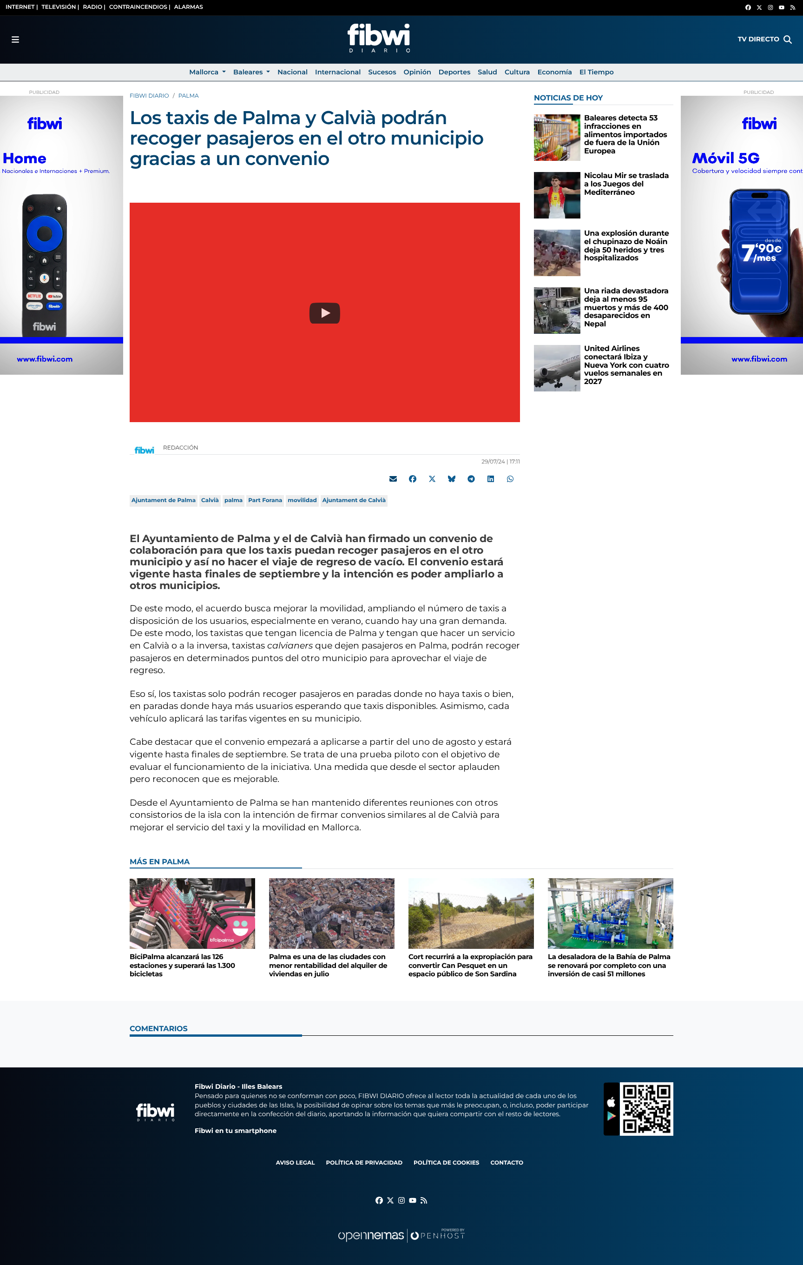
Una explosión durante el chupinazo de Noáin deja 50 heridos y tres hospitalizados (626, 246)
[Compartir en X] (432, 479)
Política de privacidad (364, 1162)
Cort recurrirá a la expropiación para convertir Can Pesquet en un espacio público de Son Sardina (470, 965)
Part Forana (265, 500)
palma (233, 500)
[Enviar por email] (393, 479)
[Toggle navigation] (15, 39)
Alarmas (188, 7)
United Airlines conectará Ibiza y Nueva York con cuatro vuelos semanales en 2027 (626, 365)
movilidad (302, 500)
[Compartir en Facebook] (412, 479)
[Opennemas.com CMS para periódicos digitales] (401, 1244)
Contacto (506, 1162)
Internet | (22, 7)
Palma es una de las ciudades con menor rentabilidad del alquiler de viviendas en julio (328, 965)
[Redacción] (144, 449)
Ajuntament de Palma (164, 500)
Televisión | (60, 7)
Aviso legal (295, 1162)
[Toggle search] (787, 39)
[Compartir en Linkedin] (490, 479)
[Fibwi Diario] (379, 39)
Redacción (181, 447)
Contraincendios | (140, 7)
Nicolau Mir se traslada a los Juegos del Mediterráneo (626, 184)
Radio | (94, 7)
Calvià (210, 500)
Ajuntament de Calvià (354, 500)
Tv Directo (758, 39)
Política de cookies (446, 1162)
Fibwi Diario (149, 96)
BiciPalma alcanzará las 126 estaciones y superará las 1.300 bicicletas (182, 965)
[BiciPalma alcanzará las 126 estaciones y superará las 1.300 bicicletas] (192, 913)
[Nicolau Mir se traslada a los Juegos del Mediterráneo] (557, 195)
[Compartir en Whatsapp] (510, 479)
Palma (188, 96)
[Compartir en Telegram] (471, 479)
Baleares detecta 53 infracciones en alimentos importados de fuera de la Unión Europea (625, 134)
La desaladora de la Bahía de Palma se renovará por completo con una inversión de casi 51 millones (609, 965)
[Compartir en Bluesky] (451, 479)
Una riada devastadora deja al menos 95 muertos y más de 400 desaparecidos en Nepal (626, 307)
